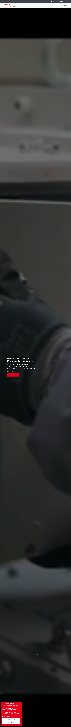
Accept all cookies (11, 719)
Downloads (42, 4)
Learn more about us (13, 374)
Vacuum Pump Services (21, 4)
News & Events (13, 6)
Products (12, 4)
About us (48, 4)
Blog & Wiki (36, 4)
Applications (29, 4)
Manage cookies (11, 722)
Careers (53, 4)
